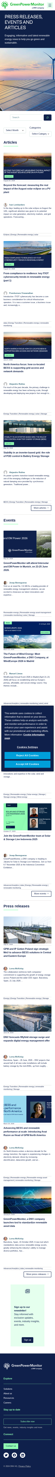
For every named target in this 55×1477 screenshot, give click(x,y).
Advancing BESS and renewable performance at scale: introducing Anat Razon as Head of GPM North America (25, 1131)
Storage (44, 414)
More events (40, 893)
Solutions (8, 1389)
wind (41, 703)
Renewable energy (25, 235)
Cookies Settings (27, 747)
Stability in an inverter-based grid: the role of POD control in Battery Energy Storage (27, 454)
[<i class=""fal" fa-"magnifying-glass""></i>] (47, 117)
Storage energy (10, 797)
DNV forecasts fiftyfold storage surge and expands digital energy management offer (27, 1039)
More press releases (36, 1274)
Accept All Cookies (27, 764)
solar (36, 235)
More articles (40, 508)
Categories (35, 127)
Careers (7, 1403)
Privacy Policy (24, 1466)
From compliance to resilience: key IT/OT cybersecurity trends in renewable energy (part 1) (27, 277)
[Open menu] (50, 5)
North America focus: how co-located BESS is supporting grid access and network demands (24, 368)
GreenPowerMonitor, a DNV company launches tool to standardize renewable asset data (25, 1222)
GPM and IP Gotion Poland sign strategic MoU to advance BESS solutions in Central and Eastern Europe (27, 952)
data (5, 323)
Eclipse (6, 235)
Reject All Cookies (27, 755)
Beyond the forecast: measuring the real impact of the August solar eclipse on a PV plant (27, 188)
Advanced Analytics (11, 703)
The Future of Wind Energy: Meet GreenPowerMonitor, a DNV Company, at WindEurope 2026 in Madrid (26, 657)
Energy (13, 235)
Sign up (27, 1340)
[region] (27, 738)
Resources (9, 1398)
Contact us (11, 1446)
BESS (6, 502)
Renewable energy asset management (35, 613)
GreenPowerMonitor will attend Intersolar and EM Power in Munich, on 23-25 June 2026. (26, 566)
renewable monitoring (13, 615)
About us (8, 1393)
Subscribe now (27, 1421)
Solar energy (32, 794)
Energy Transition (15, 323)
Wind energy (22, 797)
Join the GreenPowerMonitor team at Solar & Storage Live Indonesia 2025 (27, 837)
